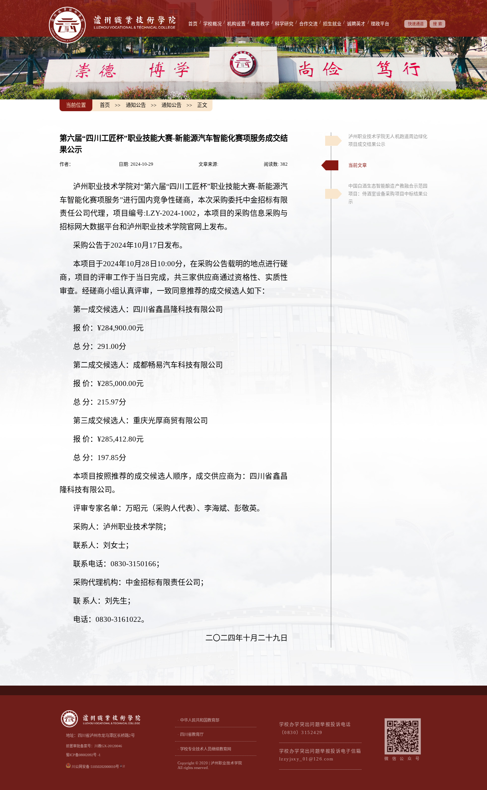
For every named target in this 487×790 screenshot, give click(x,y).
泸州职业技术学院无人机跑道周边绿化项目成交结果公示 (387, 140)
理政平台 (380, 23)
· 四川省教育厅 (191, 734)
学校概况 (212, 23)
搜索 (438, 24)
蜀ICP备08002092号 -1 (83, 755)
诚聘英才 (356, 23)
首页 (193, 23)
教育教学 (260, 23)
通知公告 (136, 105)
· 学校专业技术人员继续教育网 (204, 749)
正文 (202, 105)
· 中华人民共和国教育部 (198, 720)
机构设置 (236, 23)
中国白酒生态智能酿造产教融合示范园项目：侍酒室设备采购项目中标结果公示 (387, 194)
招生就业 (332, 23)
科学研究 (284, 23)
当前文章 (357, 165)
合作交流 (308, 23)
